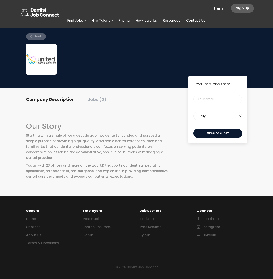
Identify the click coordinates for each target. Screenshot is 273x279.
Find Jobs (147, 218)
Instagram (211, 226)
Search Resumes (97, 226)
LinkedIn (209, 235)
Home (31, 218)
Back (38, 36)
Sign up (242, 8)
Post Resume (150, 226)
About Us (33, 235)
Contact (33, 226)
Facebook (211, 218)
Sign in (219, 8)
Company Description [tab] (50, 99)
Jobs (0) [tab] (97, 99)
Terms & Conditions (42, 243)
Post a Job (91, 218)
